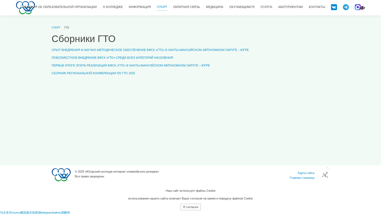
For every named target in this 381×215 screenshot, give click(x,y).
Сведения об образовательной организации (58, 7)
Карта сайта (306, 173)
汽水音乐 (6, 212)
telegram (46, 212)
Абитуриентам (290, 7)
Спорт (162, 7)
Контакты (317, 7)
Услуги (266, 7)
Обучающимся (241, 7)
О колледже (113, 7)
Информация (140, 7)
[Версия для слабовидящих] (362, 7)
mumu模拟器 (20, 212)
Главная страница (302, 177)
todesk (56, 212)
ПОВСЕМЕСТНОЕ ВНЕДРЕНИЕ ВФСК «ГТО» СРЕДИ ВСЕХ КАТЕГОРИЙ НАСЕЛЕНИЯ (112, 57)
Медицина (214, 7)
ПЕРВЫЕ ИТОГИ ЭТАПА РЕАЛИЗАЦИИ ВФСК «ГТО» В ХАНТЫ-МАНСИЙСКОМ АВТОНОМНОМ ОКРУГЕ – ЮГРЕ (131, 65)
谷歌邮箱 (35, 212)
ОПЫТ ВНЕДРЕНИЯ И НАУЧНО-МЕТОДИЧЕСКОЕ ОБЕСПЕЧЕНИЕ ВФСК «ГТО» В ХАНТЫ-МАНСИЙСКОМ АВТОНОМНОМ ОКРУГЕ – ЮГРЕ (150, 50)
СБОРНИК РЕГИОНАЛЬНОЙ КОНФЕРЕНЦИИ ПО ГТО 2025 (93, 73)
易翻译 (65, 212)
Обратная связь (186, 7)
